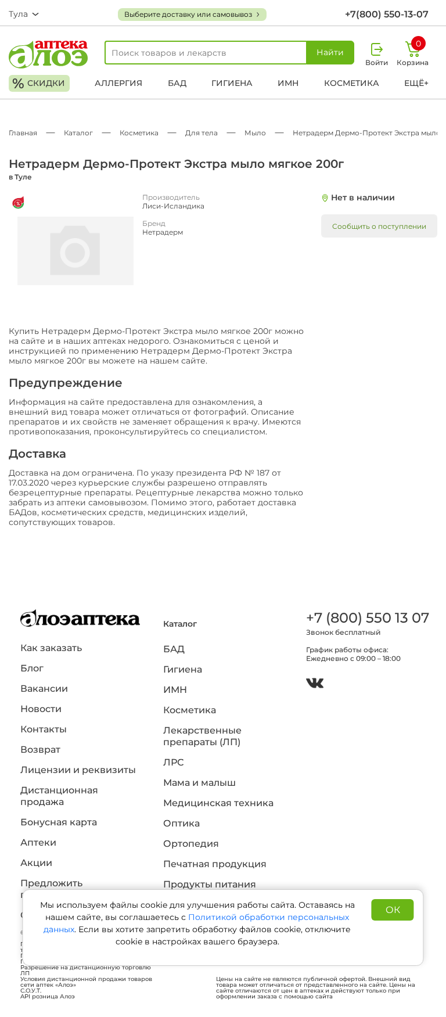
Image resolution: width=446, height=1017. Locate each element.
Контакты (43, 729)
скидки (38, 83)
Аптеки (38, 842)
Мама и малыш (199, 782)
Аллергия (118, 83)
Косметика (351, 83)
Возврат (40, 749)
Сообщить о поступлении (379, 226)
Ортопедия (191, 843)
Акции (36, 862)
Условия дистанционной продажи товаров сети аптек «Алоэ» (86, 982)
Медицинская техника (218, 802)
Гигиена (232, 83)
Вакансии (44, 688)
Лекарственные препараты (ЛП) (202, 736)
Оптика (181, 823)
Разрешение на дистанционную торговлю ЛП (85, 970)
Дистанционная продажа (59, 796)
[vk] (314, 684)
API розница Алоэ (47, 997)
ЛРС (173, 762)
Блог (32, 668)
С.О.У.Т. (30, 991)
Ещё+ (416, 83)
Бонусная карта (58, 822)
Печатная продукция (215, 863)
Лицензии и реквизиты (78, 769)
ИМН (288, 83)
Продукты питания (209, 884)
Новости (41, 708)
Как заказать (51, 647)
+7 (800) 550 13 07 (366, 617)
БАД (177, 83)
